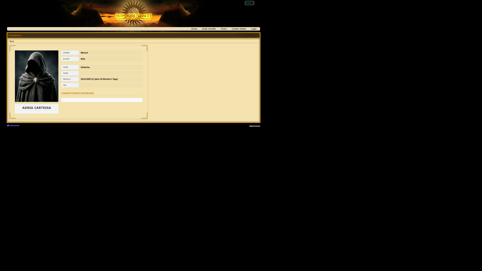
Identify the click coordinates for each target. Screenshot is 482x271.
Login (254, 29)
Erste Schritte (209, 29)
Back (12, 41)
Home (194, 29)
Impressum (254, 126)
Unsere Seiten (239, 29)
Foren (224, 29)
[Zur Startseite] (241, 12)
